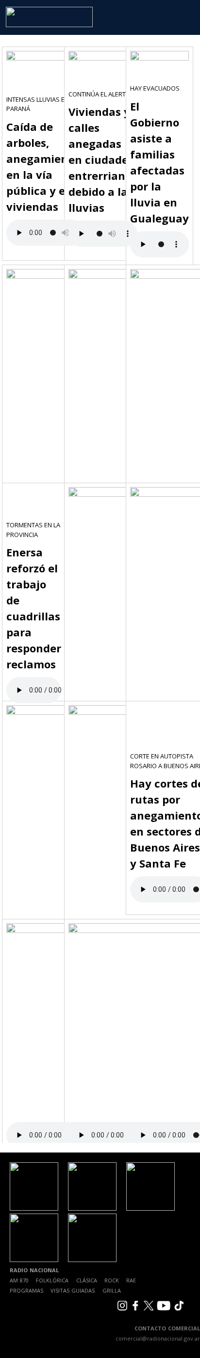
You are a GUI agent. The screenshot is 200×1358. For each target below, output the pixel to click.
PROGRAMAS (26, 1290)
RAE (131, 1280)
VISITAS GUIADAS (72, 1290)
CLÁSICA (86, 1280)
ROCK (111, 1280)
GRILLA (111, 1290)
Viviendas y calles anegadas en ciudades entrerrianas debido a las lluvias (102, 159)
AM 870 (19, 1280)
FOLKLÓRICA (52, 1280)
